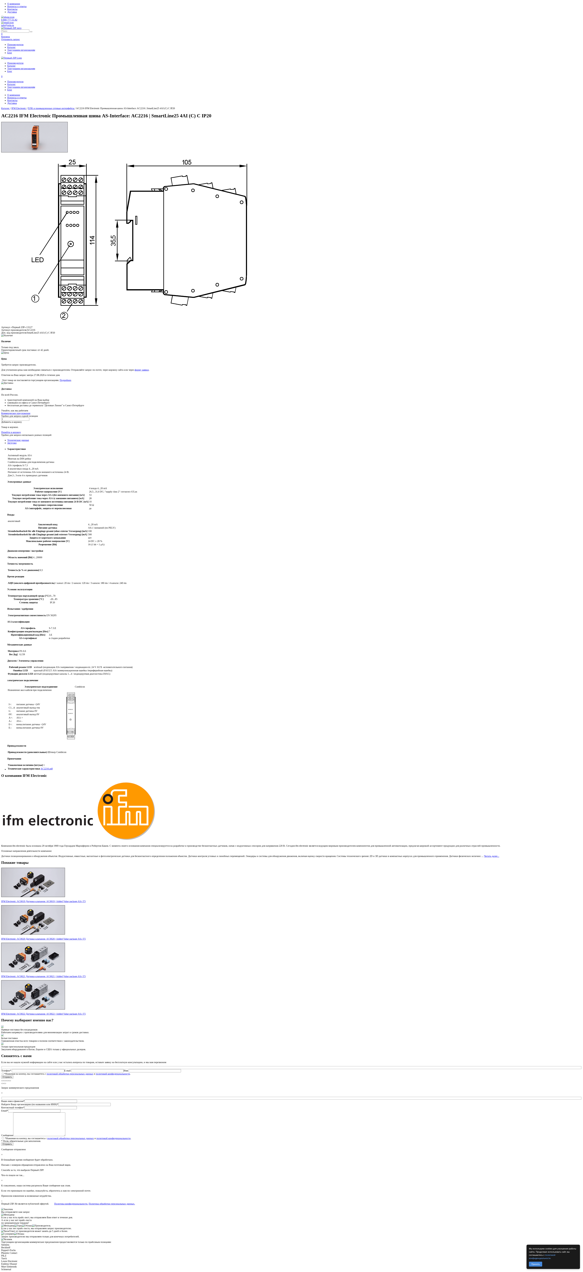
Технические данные (18, 440)
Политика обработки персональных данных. (112, 1203)
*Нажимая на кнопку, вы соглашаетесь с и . (67, 1074)
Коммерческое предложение (15, 413)
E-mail (67, 1070)
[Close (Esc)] (2, 1080)
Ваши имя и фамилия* (13, 1101)
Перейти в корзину (11, 432)
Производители (15, 44)
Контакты (12, 9)
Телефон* (6, 1070)
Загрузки (12, 443)
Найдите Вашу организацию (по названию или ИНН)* (29, 1104)
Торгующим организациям (21, 50)
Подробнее (65, 380)
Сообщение (7, 1135)
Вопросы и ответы (17, 6)
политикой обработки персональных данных (70, 1074)
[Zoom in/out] (10, 1080)
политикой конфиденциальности (113, 1074)
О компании (13, 3)
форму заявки (142, 370)
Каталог (11, 47)
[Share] (5, 1080)
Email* (4, 1110)
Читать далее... (491, 856)
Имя (126, 1070)
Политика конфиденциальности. (71, 1203)
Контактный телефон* (12, 1107)
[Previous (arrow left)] (2, 1083)
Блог (9, 52)
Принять (535, 1264)
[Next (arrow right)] (5, 1083)
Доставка (12, 12)
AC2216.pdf (47, 768)
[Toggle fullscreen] (7, 1080)
